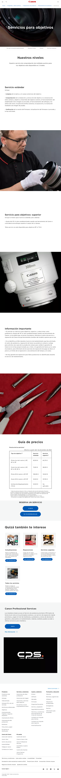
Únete (13, 626)
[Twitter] (54, 769)
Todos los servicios (12, 583)
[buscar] (6, 2)
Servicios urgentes (47, 550)
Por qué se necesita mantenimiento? (15, 48)
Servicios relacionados (52, 48)
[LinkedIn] (50, 769)
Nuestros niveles (32, 48)
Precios (41, 48)
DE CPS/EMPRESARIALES (30, 514)
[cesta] (2, 2)
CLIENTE (30, 508)
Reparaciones (28, 550)
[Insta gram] (47, 769)
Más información (11, 560)
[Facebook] (43, 769)
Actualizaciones (11, 550)
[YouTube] (58, 769)
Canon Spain (5, 768)
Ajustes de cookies (22, 764)
